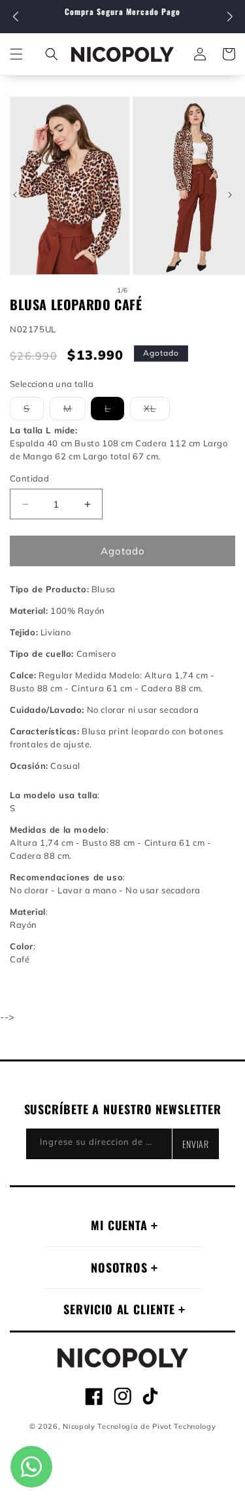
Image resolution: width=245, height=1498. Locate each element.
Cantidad (29, 478)
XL (157, 411)
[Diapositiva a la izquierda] (15, 194)
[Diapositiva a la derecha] (230, 194)
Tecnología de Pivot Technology (156, 1426)
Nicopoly (79, 1426)
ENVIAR (195, 1144)
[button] (229, 17)
